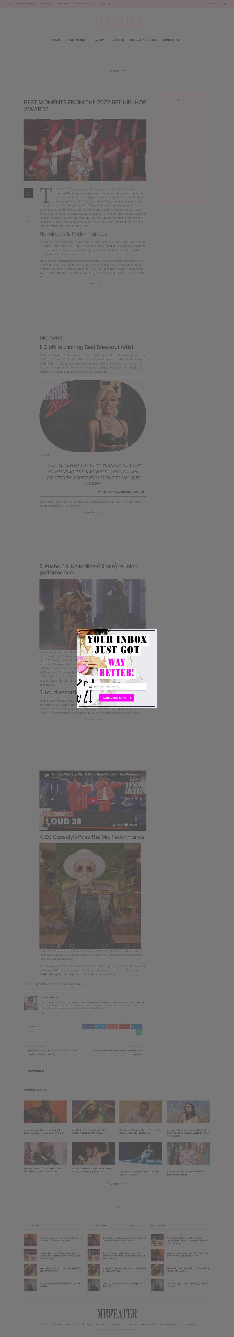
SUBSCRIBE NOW (115, 698)
